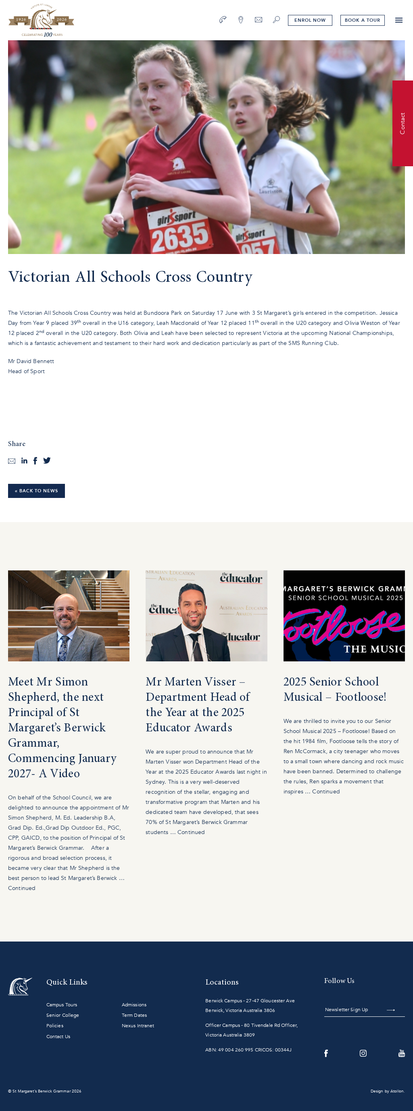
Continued (21, 888)
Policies (54, 1025)
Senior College (62, 1015)
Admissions (134, 1005)
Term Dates (134, 1015)
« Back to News (36, 491)
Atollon (397, 1091)
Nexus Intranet (138, 1025)
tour (362, 20)
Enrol (310, 20)
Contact (402, 123)
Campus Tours (61, 1005)
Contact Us (58, 1036)
